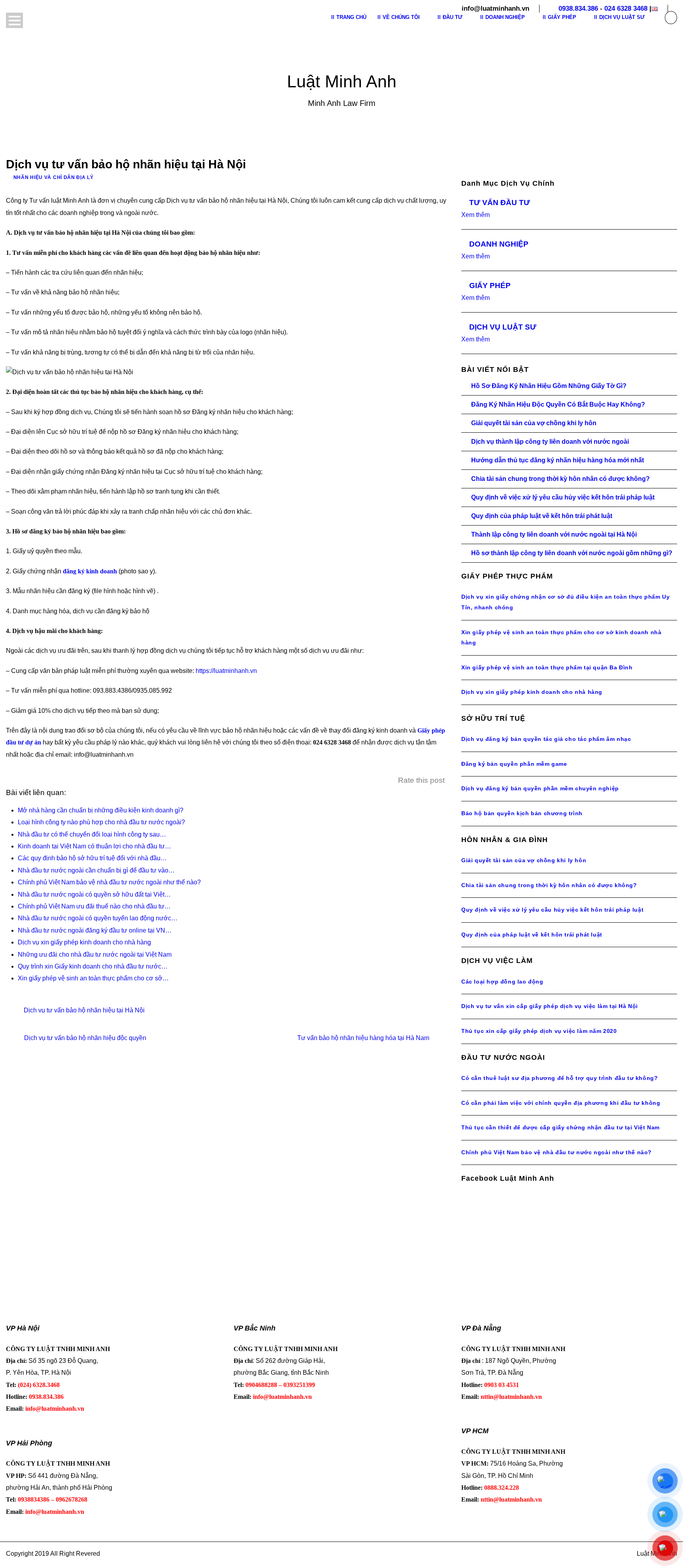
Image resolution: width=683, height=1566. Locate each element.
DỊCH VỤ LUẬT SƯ (502, 327)
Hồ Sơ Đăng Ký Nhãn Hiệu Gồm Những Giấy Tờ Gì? (548, 386)
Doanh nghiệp (505, 17)
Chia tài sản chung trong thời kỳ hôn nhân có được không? (560, 478)
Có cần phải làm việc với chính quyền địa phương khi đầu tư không (560, 1103)
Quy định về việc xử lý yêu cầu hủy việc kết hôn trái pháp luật (563, 497)
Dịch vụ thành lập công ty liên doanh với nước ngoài (550, 441)
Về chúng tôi (401, 17)
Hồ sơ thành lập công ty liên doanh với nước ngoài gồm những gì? (571, 553)
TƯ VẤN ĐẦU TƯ (499, 202)
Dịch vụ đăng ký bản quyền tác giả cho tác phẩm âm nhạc (546, 739)
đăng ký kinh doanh (90, 571)
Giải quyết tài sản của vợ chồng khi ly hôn (533, 423)
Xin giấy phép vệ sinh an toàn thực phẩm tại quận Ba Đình (547, 667)
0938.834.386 (578, 8)
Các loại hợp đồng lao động (502, 981)
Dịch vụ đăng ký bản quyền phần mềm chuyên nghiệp (540, 788)
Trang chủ (351, 17)
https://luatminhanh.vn (226, 670)
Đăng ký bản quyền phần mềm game (514, 764)
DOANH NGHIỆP (498, 244)
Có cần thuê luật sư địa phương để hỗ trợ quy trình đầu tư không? (559, 1078)
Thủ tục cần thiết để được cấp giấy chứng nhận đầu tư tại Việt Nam (560, 1127)
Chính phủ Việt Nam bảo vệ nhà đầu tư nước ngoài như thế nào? (556, 1152)
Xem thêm (475, 214)
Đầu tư (452, 17)
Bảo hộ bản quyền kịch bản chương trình (522, 813)
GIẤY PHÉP (490, 285)
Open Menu (14, 20)
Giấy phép (562, 17)
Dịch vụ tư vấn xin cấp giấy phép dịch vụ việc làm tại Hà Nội (549, 1006)
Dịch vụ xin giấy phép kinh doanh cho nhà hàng (531, 692)
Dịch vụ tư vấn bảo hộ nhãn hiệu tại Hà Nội (84, 1010)
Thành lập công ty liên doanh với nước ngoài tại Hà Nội (554, 534)
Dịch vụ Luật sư (622, 17)
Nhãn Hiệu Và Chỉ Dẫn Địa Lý (53, 177)
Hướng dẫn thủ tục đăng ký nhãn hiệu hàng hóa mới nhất (557, 460)
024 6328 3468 (625, 8)
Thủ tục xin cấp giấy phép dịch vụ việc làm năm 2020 (539, 1031)
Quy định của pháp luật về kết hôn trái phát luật (541, 516)
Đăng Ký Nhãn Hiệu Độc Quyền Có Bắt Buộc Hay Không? (558, 404)
